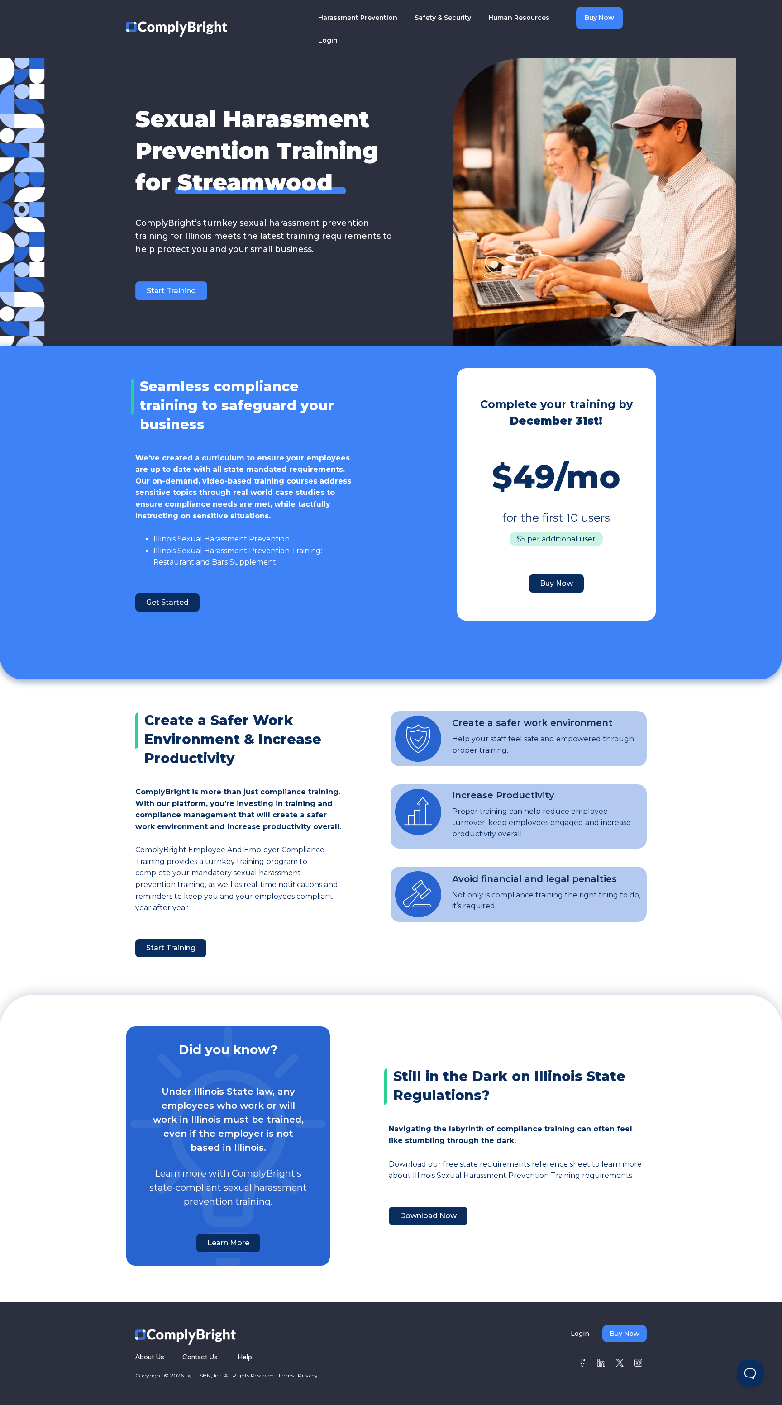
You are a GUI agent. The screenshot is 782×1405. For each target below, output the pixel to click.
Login (328, 40)
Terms (286, 1375)
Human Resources (518, 18)
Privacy (308, 1375)
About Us (149, 1357)
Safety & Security (443, 18)
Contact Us (200, 1357)
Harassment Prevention (357, 18)
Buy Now (599, 18)
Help (245, 1357)
